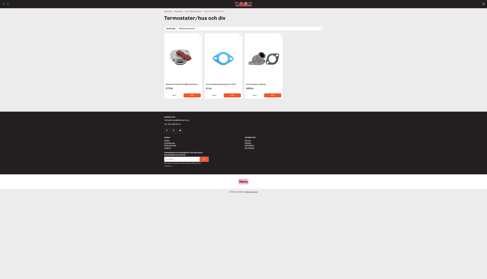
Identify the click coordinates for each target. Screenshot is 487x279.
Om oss (248, 140)
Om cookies (249, 148)
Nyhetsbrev (249, 145)
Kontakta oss (169, 143)
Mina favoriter (170, 145)
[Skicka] (204, 159)
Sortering (170, 28)
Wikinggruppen (251, 192)
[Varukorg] (483, 4)
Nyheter (248, 143)
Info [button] (174, 95)
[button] (192, 95)
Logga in (167, 148)
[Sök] (8, 4)
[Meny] (3, 4)
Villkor (167, 140)
